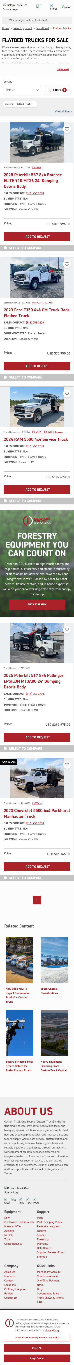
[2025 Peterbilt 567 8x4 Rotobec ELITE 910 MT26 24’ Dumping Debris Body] (37, 142)
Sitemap (42, 1257)
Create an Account (48, 1276)
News (40, 1285)
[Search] (4, 20)
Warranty (42, 1244)
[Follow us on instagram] (29, 1201)
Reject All (37, 1347)
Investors (9, 1276)
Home (5, 28)
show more (63, 69)
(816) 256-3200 (35, 193)
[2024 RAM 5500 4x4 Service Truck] (37, 407)
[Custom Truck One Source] (14, 7)
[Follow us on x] (14, 1201)
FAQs (40, 1302)
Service (41, 1235)
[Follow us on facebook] (7, 1201)
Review (8, 1293)
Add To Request (38, 237)
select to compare (25, 248)
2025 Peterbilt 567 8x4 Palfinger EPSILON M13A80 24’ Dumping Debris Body (34, 681)
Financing (42, 1239)
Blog (39, 1289)
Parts (40, 1218)
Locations (10, 1285)
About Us (9, 1272)
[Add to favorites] (67, 129)
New (7, 1218)
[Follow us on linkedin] (21, 1201)
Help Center (44, 1248)
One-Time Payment (48, 1280)
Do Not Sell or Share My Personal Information (37, 1337)
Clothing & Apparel (15, 1289)
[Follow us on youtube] (36, 1201)
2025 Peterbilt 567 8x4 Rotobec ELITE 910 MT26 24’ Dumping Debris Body (33, 180)
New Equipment (22, 28)
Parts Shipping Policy (49, 1222)
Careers (9, 1280)
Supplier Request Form (50, 1252)
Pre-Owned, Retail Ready (19, 1222)
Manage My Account (49, 1272)
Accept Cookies (37, 1358)
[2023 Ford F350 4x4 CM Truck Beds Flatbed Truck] (37, 277)
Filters (59, 90)
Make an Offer (12, 1226)
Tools (7, 1239)
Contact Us (10, 1298)
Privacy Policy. (52, 1330)
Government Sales (48, 1293)
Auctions (9, 1231)
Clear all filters (63, 111)
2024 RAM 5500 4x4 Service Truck (36, 439)
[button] (20, 104)
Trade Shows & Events (50, 1298)
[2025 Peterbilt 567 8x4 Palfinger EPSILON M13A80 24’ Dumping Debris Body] (37, 643)
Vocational (42, 28)
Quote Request (13, 1244)
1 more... (59, 432)
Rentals (8, 1235)
